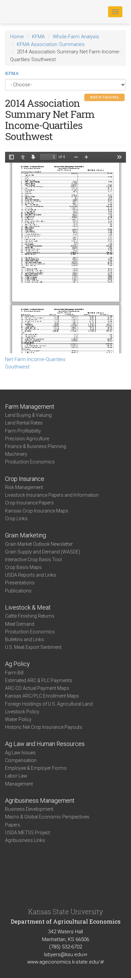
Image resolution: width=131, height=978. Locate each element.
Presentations (20, 582)
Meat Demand (19, 624)
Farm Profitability (23, 431)
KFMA (38, 37)
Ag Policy (17, 663)
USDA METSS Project (27, 832)
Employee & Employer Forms (36, 768)
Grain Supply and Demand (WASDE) (42, 551)
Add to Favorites (104, 97)
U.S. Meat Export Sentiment (33, 647)
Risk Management (24, 487)
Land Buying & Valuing (28, 415)
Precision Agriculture (27, 438)
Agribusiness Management (40, 800)
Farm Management (29, 406)
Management (19, 784)
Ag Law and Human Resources (45, 743)
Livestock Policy (22, 711)
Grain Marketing (25, 535)
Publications (18, 590)
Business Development (29, 809)
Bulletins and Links (24, 639)
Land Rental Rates (24, 423)
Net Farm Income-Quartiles (35, 359)
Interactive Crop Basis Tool (33, 559)
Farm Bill (14, 672)
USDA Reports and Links (30, 575)
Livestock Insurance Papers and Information (52, 495)
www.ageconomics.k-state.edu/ (65, 962)
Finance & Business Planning (35, 446)
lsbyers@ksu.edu (65, 954)
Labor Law (16, 776)
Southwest (17, 367)
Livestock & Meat (28, 607)
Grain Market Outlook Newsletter (39, 544)
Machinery (16, 454)
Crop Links (16, 518)
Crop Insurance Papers (29, 502)
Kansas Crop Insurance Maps (36, 511)
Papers (12, 825)
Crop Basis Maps (23, 567)
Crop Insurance (24, 478)
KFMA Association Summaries (51, 44)
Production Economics (30, 461)
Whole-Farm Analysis (76, 37)
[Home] (26, 11)
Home (17, 37)
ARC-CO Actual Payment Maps (37, 688)
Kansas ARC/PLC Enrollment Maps (42, 696)
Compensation (21, 760)
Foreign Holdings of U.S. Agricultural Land (49, 704)
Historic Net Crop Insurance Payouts (43, 727)
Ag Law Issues (20, 752)
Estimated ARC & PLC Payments (38, 680)
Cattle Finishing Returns (29, 616)
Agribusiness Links (25, 840)
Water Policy (18, 719)
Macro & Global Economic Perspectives (47, 816)
